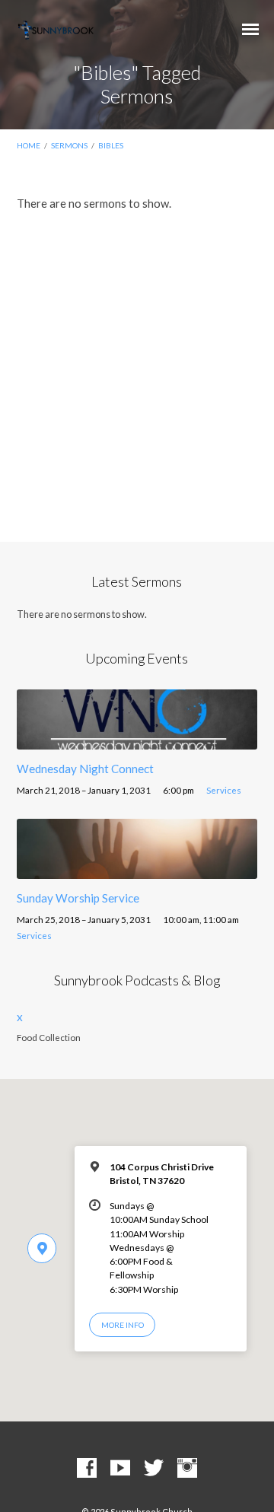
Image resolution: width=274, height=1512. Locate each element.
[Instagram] (187, 1469)
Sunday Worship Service (78, 898)
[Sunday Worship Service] (137, 870)
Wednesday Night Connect (85, 768)
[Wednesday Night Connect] (137, 740)
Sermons (69, 145)
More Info (122, 1324)
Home (28, 145)
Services (223, 790)
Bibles (110, 145)
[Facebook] (87, 1469)
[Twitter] (154, 1469)
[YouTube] (120, 1469)
